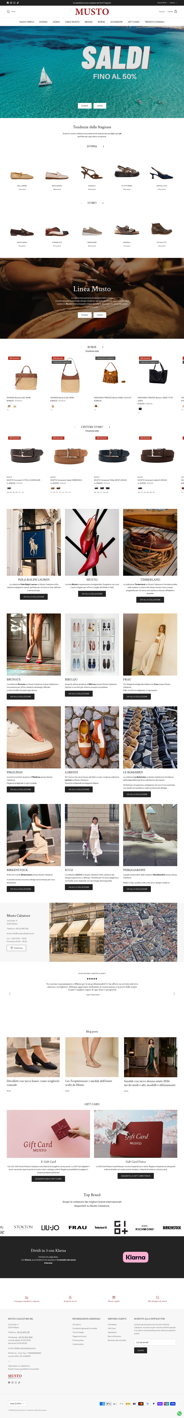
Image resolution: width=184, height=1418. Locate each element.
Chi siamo (76, 1324)
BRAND (89, 21)
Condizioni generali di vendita (84, 1328)
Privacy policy (78, 1340)
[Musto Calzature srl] (92, 11)
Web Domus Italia (40, 1410)
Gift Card (112, 1328)
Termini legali (78, 1332)
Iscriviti (141, 1350)
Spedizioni (112, 1332)
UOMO (56, 21)
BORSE (101, 21)
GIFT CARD (133, 21)
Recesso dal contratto (117, 1340)
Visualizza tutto (92, 351)
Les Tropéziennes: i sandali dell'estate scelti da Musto (88, 1083)
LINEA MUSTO (72, 21)
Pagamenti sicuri (79, 1336)
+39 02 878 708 (23, 1332)
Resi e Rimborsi (114, 1336)
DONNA (43, 21)
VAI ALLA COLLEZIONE (33, 597)
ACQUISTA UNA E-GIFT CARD (48, 1179)
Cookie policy (78, 1344)
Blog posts (92, 1032)
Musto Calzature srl (19, 1410)
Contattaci (112, 1324)
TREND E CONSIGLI (154, 21)
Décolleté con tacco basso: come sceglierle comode (33, 1083)
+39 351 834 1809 (25, 1337)
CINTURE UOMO (92, 427)
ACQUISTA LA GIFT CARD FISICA (135, 1176)
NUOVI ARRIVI (27, 21)
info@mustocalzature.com (25, 1348)
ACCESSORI (116, 21)
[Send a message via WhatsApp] (179, 1413)
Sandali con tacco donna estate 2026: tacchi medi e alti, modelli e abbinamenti (150, 1083)
